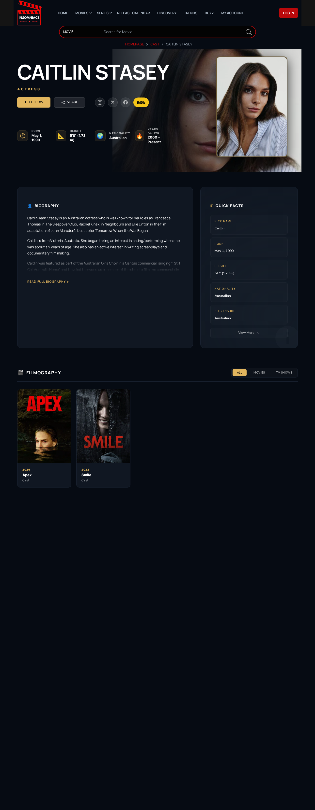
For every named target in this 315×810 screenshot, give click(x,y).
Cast (154, 44)
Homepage (134, 44)
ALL (239, 373)
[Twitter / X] (113, 102)
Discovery (167, 13)
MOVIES (259, 373)
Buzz (209, 13)
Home (63, 13)
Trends (190, 13)
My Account (232, 13)
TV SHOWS (284, 373)
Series (103, 13)
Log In (288, 13)
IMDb (141, 102)
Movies (81, 13)
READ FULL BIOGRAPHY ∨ (48, 281)
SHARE (72, 102)
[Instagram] (100, 102)
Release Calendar (133, 13)
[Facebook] (125, 102)
